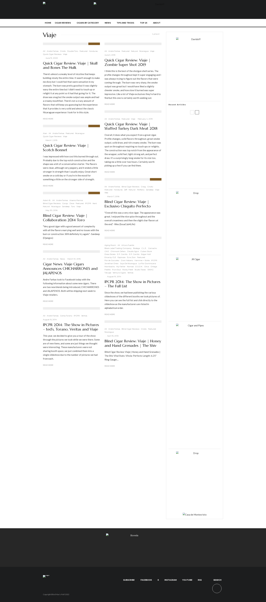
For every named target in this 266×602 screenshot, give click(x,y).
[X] (194, 23)
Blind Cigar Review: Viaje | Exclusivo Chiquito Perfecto (128, 204)
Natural (46, 206)
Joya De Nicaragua (128, 263)
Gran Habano (127, 260)
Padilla (108, 269)
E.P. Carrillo (122, 254)
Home (48, 23)
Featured (83, 51)
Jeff (125, 190)
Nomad (130, 266)
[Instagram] (199, 23)
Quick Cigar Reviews (52, 54)
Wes (106, 192)
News (108, 23)
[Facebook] (188, 23)
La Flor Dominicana (147, 263)
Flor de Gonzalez (112, 260)
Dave (72, 203)
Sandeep (66, 206)
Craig (143, 186)
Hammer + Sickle (142, 260)
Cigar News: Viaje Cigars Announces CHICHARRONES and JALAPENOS (70, 268)
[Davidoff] (158, 4)
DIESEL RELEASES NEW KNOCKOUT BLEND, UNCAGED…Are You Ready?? (200, 152)
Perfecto (140, 190)
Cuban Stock (146, 251)
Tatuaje (108, 272)
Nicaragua (79, 133)
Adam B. (47, 200)
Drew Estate (110, 254)
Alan (45, 133)
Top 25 (143, 23)
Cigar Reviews (63, 23)
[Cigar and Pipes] (194, 325)
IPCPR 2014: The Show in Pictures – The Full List (132, 284)
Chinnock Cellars (118, 251)
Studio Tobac (140, 269)
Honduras (93, 51)
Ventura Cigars (119, 272)
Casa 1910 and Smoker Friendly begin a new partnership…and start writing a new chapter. (200, 137)
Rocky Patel (127, 269)
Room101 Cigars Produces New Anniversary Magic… (198, 166)
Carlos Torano (66, 316)
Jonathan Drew (112, 263)
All (44, 51)
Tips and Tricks (125, 23)
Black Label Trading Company (118, 248)
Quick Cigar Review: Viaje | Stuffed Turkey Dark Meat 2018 (131, 126)
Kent (95, 203)
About (156, 23)
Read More (48, 119)
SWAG (150, 269)
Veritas (84, 316)
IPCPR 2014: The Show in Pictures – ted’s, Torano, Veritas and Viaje (71, 327)
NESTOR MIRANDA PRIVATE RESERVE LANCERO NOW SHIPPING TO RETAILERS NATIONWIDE (201, 122)
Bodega (136, 248)
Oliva (146, 266)
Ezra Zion (131, 257)
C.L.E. (144, 248)
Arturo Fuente (127, 245)
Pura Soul (116, 269)
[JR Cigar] (194, 259)
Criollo (63, 51)
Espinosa (121, 257)
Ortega (154, 266)
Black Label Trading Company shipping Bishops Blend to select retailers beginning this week (198, 181)
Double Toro (72, 51)
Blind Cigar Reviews (52, 203)
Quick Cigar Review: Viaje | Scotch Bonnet (66, 147)
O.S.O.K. (139, 266)
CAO (107, 251)
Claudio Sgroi (133, 251)
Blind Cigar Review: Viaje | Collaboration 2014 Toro (65, 217)
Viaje (65, 54)
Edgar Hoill (146, 254)
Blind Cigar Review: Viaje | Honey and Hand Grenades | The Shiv (133, 343)
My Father (120, 266)
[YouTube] (204, 23)
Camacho (152, 248)
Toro (73, 206)
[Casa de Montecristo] (195, 514)
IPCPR (88, 203)
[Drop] (194, 193)
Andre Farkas (52, 51)
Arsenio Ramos (76, 200)
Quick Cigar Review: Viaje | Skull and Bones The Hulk (70, 65)
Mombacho (110, 266)
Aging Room (110, 245)
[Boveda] (133, 535)
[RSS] (209, 23)
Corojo (65, 203)
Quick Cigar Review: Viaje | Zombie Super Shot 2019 (127, 62)
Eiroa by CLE (110, 257)
